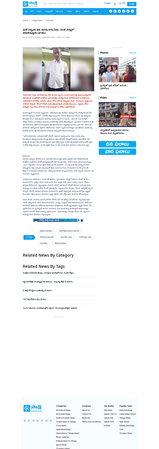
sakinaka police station (69, 231)
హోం (32, 11)
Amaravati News (63, 414)
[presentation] (102, 70)
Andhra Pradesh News (65, 418)
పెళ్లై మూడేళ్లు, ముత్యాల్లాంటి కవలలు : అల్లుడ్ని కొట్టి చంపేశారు (58, 282)
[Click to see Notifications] (115, 4)
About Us (86, 410)
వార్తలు (38, 11)
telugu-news (37, 20)
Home (25, 20)
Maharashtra (60, 243)
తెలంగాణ (59, 11)
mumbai (43, 243)
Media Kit (86, 418)
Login (131, 4)
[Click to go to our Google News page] (132, 11)
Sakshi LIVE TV (110, 414)
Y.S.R (121, 430)
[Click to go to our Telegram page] (46, 420)
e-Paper (107, 426)
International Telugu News (67, 433)
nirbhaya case (85, 237)
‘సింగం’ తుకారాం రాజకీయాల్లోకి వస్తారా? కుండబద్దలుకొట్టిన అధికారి (58, 308)
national (49, 20)
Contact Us (86, 414)
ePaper (107, 3)
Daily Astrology (125, 410)
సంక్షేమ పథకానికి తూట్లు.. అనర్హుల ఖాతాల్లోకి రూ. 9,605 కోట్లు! (58, 273)
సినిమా (69, 11)
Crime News (61, 426)
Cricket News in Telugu (66, 422)
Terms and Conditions (91, 422)
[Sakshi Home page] (30, 4)
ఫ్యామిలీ (95, 11)
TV (123, 3)
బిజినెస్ (86, 11)
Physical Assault (47, 237)
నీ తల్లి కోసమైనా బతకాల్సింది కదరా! (58, 290)
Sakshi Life (108, 418)
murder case (66, 237)
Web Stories (124, 422)
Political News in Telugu (66, 441)
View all (132, 53)
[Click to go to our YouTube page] (128, 11)
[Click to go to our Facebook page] (110, 11)
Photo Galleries (62, 437)
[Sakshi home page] (32, 408)
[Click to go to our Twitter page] (119, 11)
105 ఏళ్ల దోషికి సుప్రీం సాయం (58, 299)
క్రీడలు (78, 11)
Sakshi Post (109, 422)
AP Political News (63, 410)
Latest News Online (127, 414)
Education (108, 410)
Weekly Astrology (126, 426)
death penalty (46, 231)
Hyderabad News (63, 430)
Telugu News (125, 418)
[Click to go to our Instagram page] (123, 11)
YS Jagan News (125, 433)
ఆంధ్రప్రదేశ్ (49, 11)
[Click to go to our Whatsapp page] (115, 11)
